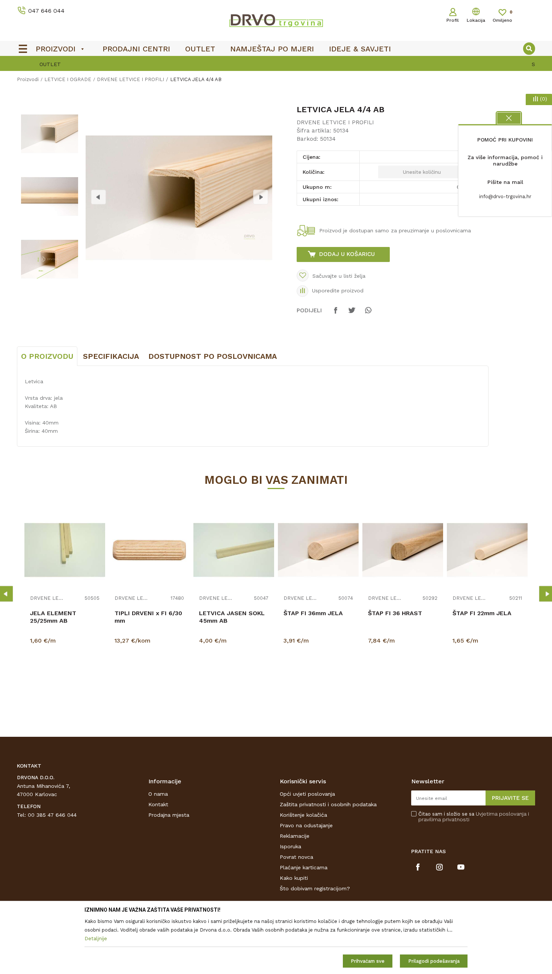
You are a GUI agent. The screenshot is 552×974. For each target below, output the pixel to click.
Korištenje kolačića (303, 815)
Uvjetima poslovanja (501, 814)
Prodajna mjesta (168, 815)
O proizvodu (47, 356)
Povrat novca (296, 857)
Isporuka (290, 846)
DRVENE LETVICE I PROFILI (130, 79)
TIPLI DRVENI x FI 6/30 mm (148, 617)
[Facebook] (336, 313)
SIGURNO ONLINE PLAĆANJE (275, 64)
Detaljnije (65, 678)
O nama (158, 794)
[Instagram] (439, 867)
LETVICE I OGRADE (67, 79)
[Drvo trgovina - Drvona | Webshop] (276, 20)
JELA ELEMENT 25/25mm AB (53, 617)
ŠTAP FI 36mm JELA (313, 613)
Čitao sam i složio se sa (473, 816)
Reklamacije (294, 836)
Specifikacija (111, 356)
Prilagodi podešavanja (434, 961)
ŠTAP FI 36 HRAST (395, 613)
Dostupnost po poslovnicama (212, 356)
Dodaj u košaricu (347, 254)
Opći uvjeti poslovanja (307, 794)
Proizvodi (28, 79)
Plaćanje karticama (303, 867)
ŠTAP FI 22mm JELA (481, 613)
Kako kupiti (294, 878)
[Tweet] (352, 313)
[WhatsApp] (368, 313)
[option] (276, 64)
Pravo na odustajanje (306, 825)
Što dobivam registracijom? (315, 888)
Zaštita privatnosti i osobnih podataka (328, 804)
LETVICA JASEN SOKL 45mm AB (232, 617)
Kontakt (158, 804)
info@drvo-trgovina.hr (505, 196)
